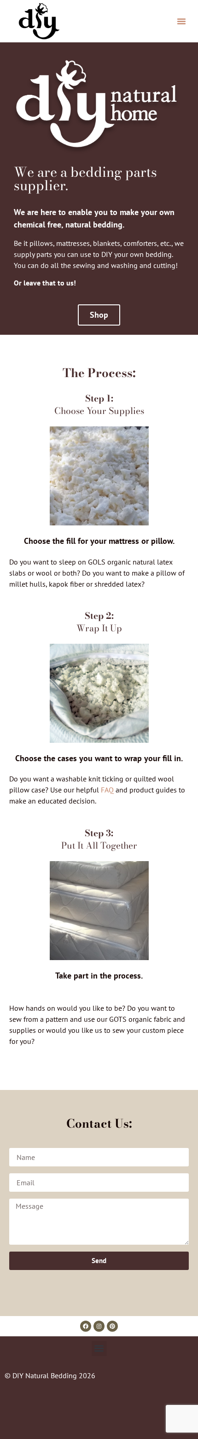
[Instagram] (99, 1326)
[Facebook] (85, 1326)
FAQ (107, 789)
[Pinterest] (112, 1326)
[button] (181, 21)
